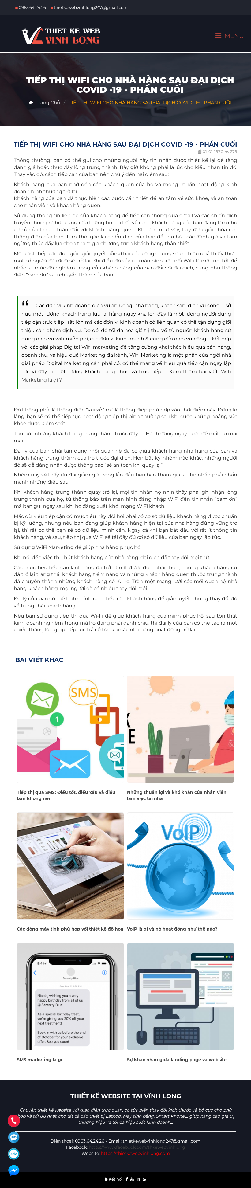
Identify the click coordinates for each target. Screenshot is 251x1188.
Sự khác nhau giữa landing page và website (177, 1059)
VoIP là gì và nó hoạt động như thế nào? (172, 929)
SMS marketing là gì (39, 1059)
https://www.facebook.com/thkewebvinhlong (137, 1147)
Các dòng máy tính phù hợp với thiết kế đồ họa (70, 929)
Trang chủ (46, 102)
